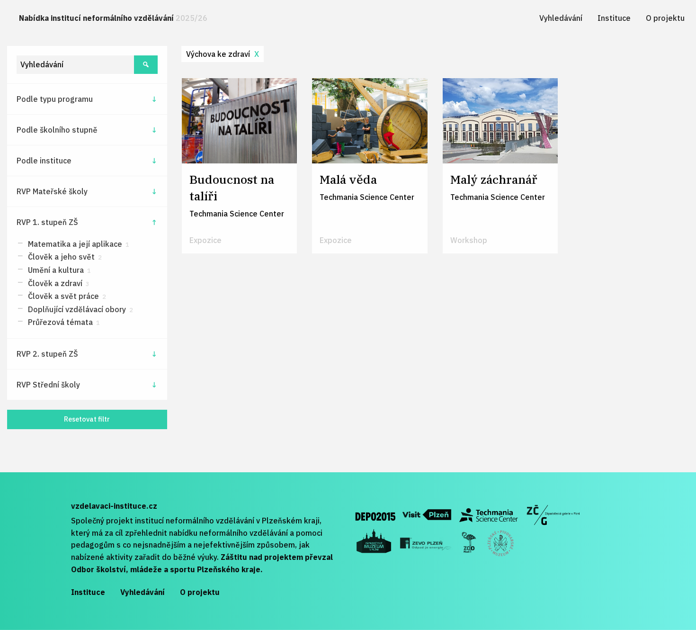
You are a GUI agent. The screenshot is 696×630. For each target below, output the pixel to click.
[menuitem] (113, 18)
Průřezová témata (63, 322)
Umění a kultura (58, 270)
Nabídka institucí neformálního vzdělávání (113, 18)
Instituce (614, 18)
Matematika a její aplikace (77, 244)
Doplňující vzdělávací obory (79, 309)
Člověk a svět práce (66, 296)
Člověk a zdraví (57, 283)
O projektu (665, 18)
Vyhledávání (560, 18)
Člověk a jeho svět (64, 256)
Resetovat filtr (87, 418)
